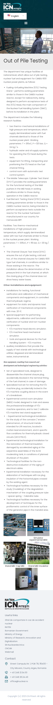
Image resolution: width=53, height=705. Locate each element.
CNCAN (8, 648)
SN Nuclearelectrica (14, 644)
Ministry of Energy (13, 634)
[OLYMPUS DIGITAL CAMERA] (15, 553)
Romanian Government (16, 630)
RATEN (8, 627)
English (15, 16)
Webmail (9, 652)
